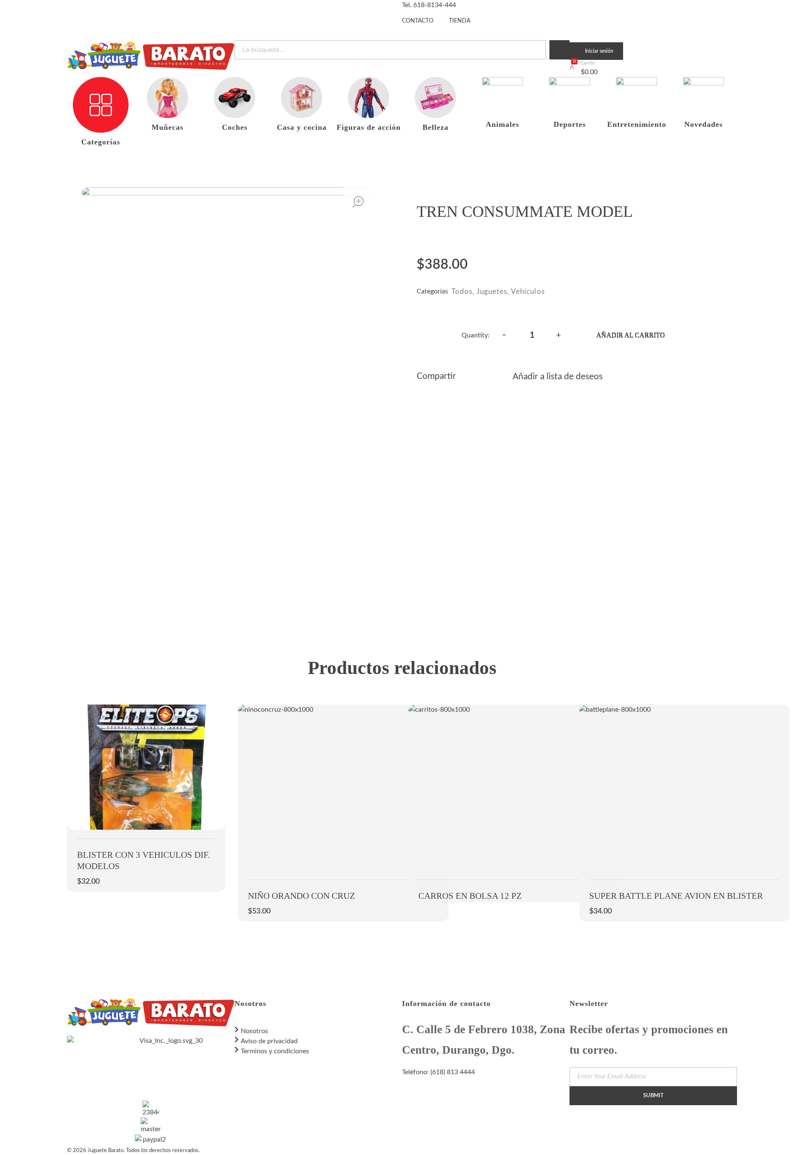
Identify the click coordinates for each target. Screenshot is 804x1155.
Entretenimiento (636, 124)
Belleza (435, 127)
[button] (558, 334)
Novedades (703, 124)
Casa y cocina (302, 127)
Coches (234, 127)
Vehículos (527, 291)
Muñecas (167, 127)
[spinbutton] (532, 335)
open (358, 201)
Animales (502, 124)
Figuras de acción (369, 127)
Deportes (570, 124)
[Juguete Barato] (150, 55)
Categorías (100, 142)
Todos (461, 291)
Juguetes (492, 291)
